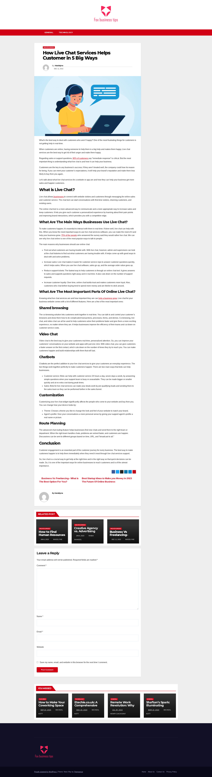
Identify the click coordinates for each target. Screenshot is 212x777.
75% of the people (69, 235)
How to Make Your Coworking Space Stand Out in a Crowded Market (52, 707)
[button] (177, 32)
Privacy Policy (171, 772)
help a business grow (108, 298)
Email (40, 632)
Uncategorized (49, 47)
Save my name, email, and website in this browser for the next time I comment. (73, 662)
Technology (66, 32)
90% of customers (81, 158)
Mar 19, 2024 (153, 710)
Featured (42, 699)
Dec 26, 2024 (81, 710)
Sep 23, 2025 (45, 710)
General (48, 32)
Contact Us (161, 772)
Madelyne (59, 65)
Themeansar (78, 772)
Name (40, 616)
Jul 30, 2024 (117, 710)
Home (144, 772)
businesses (58, 197)
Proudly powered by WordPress (45, 772)
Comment (41, 565)
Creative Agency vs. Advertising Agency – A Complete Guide (86, 532)
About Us (151, 772)
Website (40, 647)
